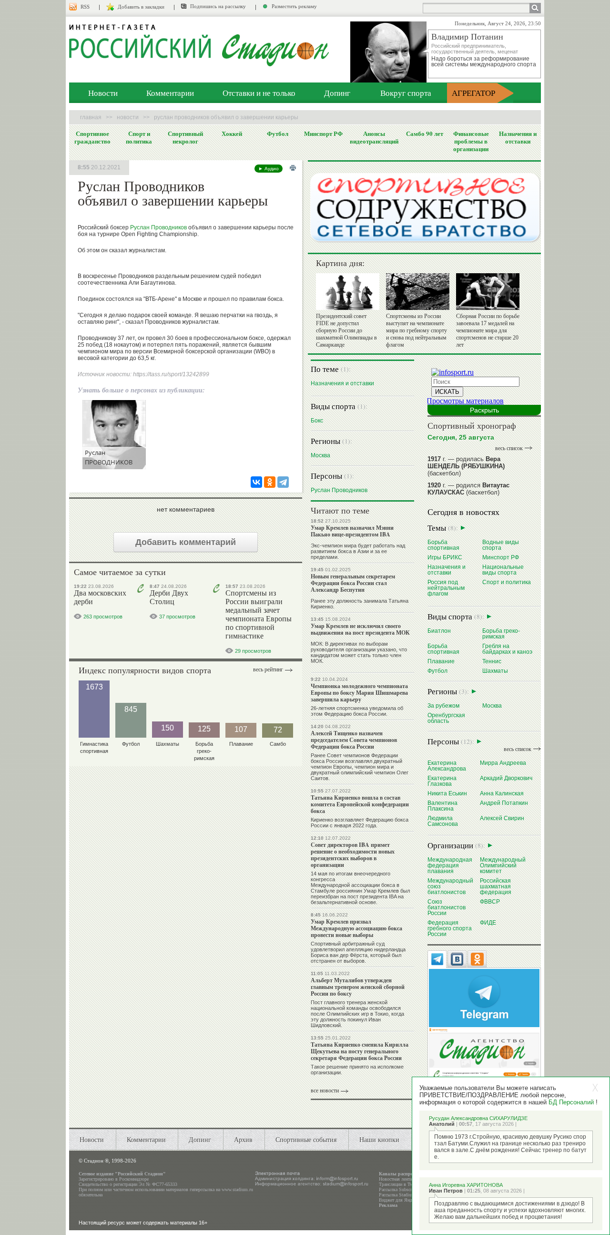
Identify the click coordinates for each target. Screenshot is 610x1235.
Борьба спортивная (443, 545)
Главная (91, 117)
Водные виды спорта (500, 545)
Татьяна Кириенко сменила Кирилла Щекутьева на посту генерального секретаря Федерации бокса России (359, 1051)
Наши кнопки (379, 1139)
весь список (509, 448)
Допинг (337, 92)
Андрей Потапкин (504, 803)
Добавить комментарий (185, 542)
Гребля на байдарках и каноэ (507, 649)
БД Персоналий (571, 1102)
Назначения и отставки (518, 137)
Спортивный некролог (185, 137)
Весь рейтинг (268, 669)
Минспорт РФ (323, 133)
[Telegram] (283, 482)
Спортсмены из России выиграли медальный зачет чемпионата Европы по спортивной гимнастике (258, 614)
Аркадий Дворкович (506, 778)
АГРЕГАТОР (473, 92)
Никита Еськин (447, 793)
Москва (320, 455)
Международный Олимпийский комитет (503, 865)
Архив (243, 1139)
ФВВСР (490, 901)
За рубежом (443, 705)
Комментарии (170, 92)
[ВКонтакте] (256, 482)
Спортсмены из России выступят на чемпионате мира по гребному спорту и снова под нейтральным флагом (416, 330)
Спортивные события (305, 1139)
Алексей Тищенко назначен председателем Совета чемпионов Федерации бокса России (354, 740)
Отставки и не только (259, 92)
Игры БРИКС (444, 557)
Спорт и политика (139, 137)
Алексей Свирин (502, 818)
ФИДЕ (488, 922)
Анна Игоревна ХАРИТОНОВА (466, 1185)
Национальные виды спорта (503, 570)
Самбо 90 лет (424, 133)
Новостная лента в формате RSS (411, 1179)
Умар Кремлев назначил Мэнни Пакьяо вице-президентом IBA (352, 531)
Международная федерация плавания (449, 865)
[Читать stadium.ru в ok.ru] (484, 1056)
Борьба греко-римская (501, 633)
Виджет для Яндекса (399, 1200)
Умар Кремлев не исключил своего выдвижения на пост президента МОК (360, 629)
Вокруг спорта (405, 92)
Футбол (277, 133)
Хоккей (232, 133)
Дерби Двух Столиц (169, 597)
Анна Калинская (502, 793)
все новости (325, 1090)
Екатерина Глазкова (442, 781)
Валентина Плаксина (442, 806)
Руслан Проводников (158, 227)
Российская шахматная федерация (495, 886)
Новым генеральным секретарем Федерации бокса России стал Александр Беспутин (353, 583)
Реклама (388, 1205)
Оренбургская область (446, 718)
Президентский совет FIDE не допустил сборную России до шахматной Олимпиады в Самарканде (346, 330)
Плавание (441, 661)
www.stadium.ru (237, 1189)
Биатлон (439, 631)
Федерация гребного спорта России (449, 928)
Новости (103, 92)
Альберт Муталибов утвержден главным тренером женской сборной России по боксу (358, 987)
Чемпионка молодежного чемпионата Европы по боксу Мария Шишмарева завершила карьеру (359, 692)
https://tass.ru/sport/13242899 (171, 374)
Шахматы (495, 671)
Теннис (491, 661)
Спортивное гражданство (92, 137)
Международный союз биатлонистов (450, 886)
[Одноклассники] (269, 482)
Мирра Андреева (503, 763)
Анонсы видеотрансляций (374, 137)
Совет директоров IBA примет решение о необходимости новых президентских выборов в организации (353, 855)
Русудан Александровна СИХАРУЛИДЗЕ (478, 1118)
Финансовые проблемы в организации (471, 141)
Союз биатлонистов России (446, 907)
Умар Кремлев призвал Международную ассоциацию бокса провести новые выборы (356, 928)
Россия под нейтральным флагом (446, 588)
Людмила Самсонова (442, 821)
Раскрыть (484, 410)
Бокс (317, 420)
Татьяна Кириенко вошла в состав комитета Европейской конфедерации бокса (360, 804)
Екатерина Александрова (446, 766)
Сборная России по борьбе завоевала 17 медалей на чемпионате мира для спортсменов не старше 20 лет (487, 330)
